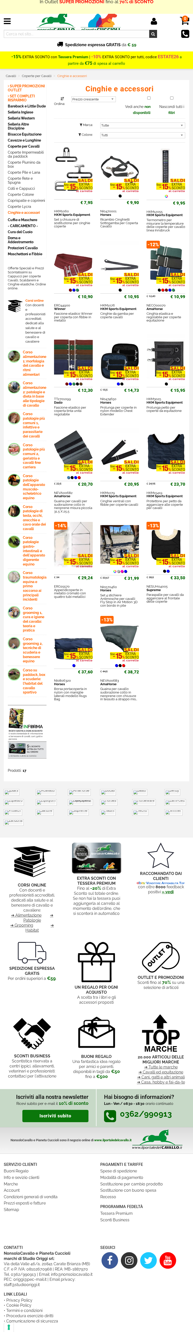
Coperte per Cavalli (24, 146)
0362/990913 (23, 1274)
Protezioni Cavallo (23, 248)
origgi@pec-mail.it (29, 1279)
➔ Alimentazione (26, 915)
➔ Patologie (38, 918)
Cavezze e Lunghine (24, 140)
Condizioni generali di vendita (31, 1196)
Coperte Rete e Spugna (20, 180)
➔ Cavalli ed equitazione (160, 1072)
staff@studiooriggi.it (22, 1284)
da (100, 44)
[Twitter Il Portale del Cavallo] (148, 1260)
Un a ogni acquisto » (96, 7)
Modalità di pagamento (121, 1177)
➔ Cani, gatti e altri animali (161, 1077)
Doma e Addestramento (20, 240)
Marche (11, 1184)
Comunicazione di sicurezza (32, 1321)
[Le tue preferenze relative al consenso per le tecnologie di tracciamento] (9, 1327)
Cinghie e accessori (24, 213)
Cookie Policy (18, 1305)
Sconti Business (114, 1220)
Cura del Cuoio (20, 232)
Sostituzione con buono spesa (128, 1190)
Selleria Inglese (20, 112)
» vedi (168, 892)
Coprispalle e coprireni (26, 201)
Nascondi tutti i (171, 110)
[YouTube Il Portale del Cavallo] (167, 1260)
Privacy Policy (19, 1300)
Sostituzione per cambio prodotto (131, 1184)
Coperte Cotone (21, 195)
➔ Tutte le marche (161, 1067)
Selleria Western (21, 118)
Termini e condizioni (24, 1310)
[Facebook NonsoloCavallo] (110, 1260)
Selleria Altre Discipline (18, 126)
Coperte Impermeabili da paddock (26, 154)
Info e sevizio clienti (21, 1177)
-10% (96, 56)
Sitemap (11, 1209)
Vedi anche (138, 110)
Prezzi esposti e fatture (25, 1203)
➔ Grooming (21, 925)
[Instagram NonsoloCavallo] (129, 1260)
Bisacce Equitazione (24, 134)
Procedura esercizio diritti (29, 1315)
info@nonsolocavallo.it (71, 1274)
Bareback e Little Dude (27, 106)
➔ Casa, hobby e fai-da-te (161, 1082)
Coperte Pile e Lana (24, 172)
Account (12, 1190)
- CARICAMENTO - (23, 226)
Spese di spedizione (118, 1171)
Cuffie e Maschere (22, 220)
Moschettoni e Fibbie (25, 254)
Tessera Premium (116, 1213)
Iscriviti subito (55, 1115)
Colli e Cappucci (21, 188)
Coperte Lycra (19, 207)
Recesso (108, 1196)
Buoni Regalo (16, 1171)
